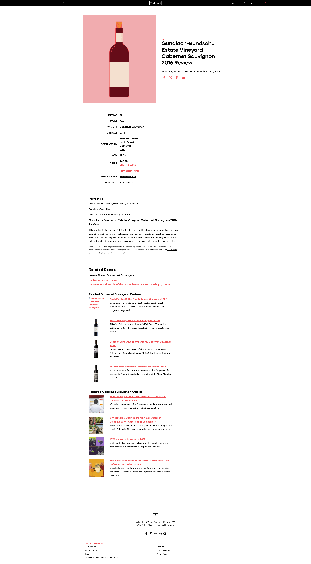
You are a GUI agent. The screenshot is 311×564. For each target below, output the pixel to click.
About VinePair (90, 547)
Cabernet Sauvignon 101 (103, 280)
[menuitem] (49, 3)
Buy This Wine (128, 164)
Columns (65, 3)
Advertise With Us (91, 550)
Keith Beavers (128, 176)
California (125, 145)
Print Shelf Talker (129, 170)
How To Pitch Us (163, 550)
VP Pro (233, 3)
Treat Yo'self (132, 203)
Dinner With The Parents (100, 203)
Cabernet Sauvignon (132, 126)
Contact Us (161, 547)
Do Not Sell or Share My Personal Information (155, 525)
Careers (87, 554)
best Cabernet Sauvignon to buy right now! (146, 284)
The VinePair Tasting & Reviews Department (101, 558)
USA (122, 149)
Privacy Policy (162, 554)
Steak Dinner (119, 203)
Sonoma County (129, 138)
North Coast (127, 142)
